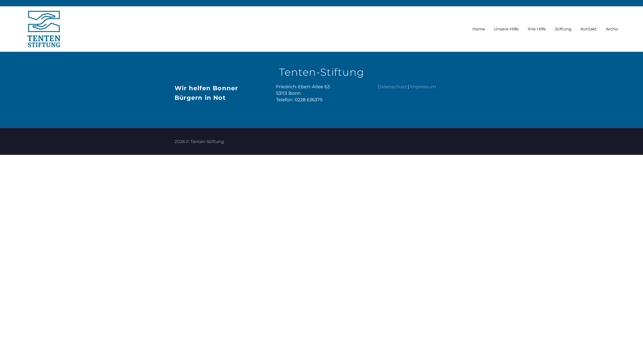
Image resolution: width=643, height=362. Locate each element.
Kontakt (588, 29)
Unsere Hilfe (506, 29)
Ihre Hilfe (537, 29)
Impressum (423, 86)
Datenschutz (392, 86)
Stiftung (563, 29)
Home (478, 29)
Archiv (612, 29)
